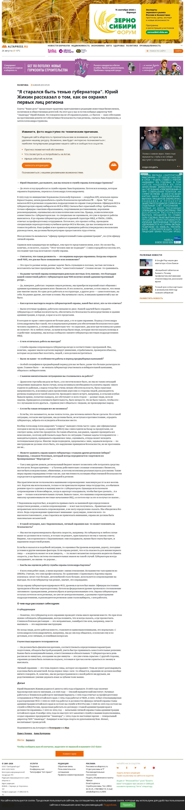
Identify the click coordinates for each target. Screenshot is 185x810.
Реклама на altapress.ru (97, 766)
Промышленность (150, 45)
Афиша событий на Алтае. (38, 158)
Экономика (98, 45)
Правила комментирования (71, 774)
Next (180, 138)
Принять (128, 804)
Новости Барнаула (59, 45)
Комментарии (69, 753)
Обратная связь (65, 766)
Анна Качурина (42, 733)
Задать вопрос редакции (128, 772)
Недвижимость (80, 45)
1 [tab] (177, 166)
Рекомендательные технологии (95, 773)
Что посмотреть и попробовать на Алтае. (47, 154)
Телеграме (55, 727)
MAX (104, 791)
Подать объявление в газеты (99, 777)
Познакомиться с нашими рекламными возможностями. (52, 172)
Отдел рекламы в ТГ (95, 769)
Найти (178, 51)
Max (67, 727)
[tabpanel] (161, 150)
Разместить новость (151, 298)
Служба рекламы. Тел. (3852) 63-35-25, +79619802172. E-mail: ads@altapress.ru (99, 789)
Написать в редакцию (37, 165)
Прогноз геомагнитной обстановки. (44, 149)
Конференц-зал (37, 769)
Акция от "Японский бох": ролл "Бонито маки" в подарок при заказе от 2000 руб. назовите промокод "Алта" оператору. (135, 783)
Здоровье (119, 45)
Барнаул (30, 740)
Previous (142, 138)
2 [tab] (179, 166)
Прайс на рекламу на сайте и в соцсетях (135, 775)
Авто (109, 45)
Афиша (89, 780)
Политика (132, 45)
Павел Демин (24, 733)
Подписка (34, 766)
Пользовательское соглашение (67, 770)
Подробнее (109, 804)
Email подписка (93, 783)
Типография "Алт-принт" (41, 772)
